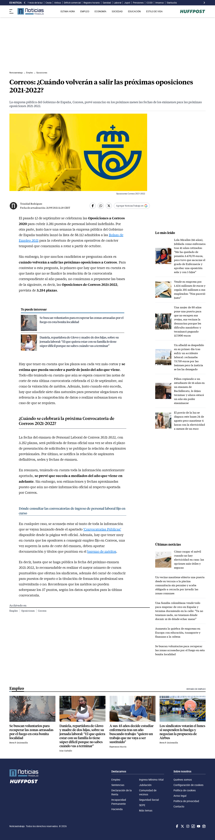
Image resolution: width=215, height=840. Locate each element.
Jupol (127, 2)
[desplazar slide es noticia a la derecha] (204, 2)
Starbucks (172, 2)
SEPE (142, 805)
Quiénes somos (183, 779)
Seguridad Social (149, 800)
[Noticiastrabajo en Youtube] (198, 826)
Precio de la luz (35, 2)
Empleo (13, 610)
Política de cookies (185, 790)
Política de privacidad (186, 801)
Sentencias (117, 785)
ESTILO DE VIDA (154, 11)
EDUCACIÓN (134, 11)
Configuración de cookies (188, 785)
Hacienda (117, 809)
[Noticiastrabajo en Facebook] (177, 826)
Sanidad (107, 2)
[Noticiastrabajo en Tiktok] (193, 826)
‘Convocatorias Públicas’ (102, 529)
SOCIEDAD (117, 11)
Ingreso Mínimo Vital (151, 779)
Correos (42, 610)
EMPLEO (84, 11)
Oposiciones (28, 610)
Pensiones (138, 2)
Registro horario (91, 2)
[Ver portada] (30, 11)
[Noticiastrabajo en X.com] (182, 826)
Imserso (159, 2)
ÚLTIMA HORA (67, 11)
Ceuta (48, 2)
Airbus (57, 2)
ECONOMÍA (100, 11)
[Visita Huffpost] (193, 11)
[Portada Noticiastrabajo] (23, 773)
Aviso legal (180, 796)
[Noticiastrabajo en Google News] (204, 826)
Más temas (145, 810)
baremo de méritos (101, 551)
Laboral (117, 2)
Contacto (179, 806)
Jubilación (145, 785)
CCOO (149, 2)
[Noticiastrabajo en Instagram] (187, 826)
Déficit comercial (72, 2)
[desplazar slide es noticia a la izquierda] (24, 2)
